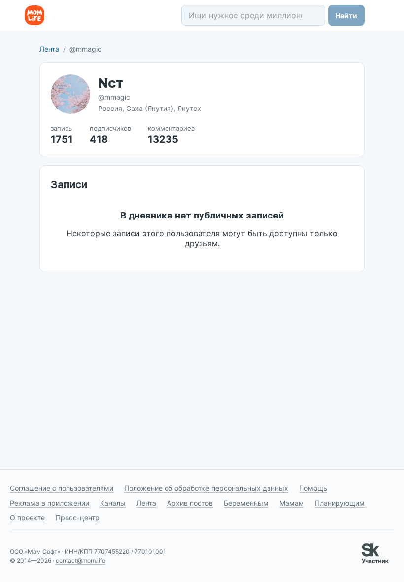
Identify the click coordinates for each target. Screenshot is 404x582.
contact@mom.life (80, 560)
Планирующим (340, 503)
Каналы (113, 503)
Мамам (291, 503)
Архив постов (190, 503)
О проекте (27, 517)
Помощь (313, 488)
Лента (49, 49)
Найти (346, 15)
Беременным (246, 503)
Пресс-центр (78, 517)
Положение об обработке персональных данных (206, 488)
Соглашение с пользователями (61, 488)
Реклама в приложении (49, 503)
